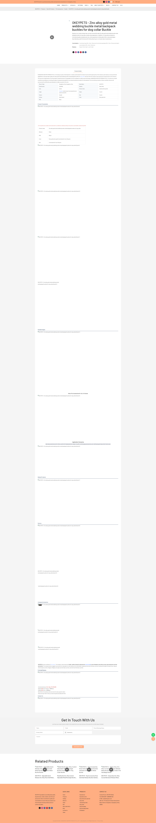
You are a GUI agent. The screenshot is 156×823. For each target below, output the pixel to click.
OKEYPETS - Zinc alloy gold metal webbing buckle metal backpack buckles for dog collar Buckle (89, 9)
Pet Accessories (59, 9)
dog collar (82, 76)
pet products (53, 664)
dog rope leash (88, 664)
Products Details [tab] (78, 71)
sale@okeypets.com (107, 798)
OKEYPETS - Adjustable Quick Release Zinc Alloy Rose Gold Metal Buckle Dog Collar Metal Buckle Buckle (44, 777)
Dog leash (61, 91)
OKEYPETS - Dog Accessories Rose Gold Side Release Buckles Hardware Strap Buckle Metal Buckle (89, 777)
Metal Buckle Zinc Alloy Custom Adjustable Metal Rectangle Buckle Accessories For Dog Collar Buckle (66, 777)
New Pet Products (50, 9)
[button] (122, 5)
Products (43, 9)
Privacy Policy (100, 820)
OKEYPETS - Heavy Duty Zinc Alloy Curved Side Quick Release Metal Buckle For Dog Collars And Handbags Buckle (110, 777)
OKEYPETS (37, 9)
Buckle (66, 9)
